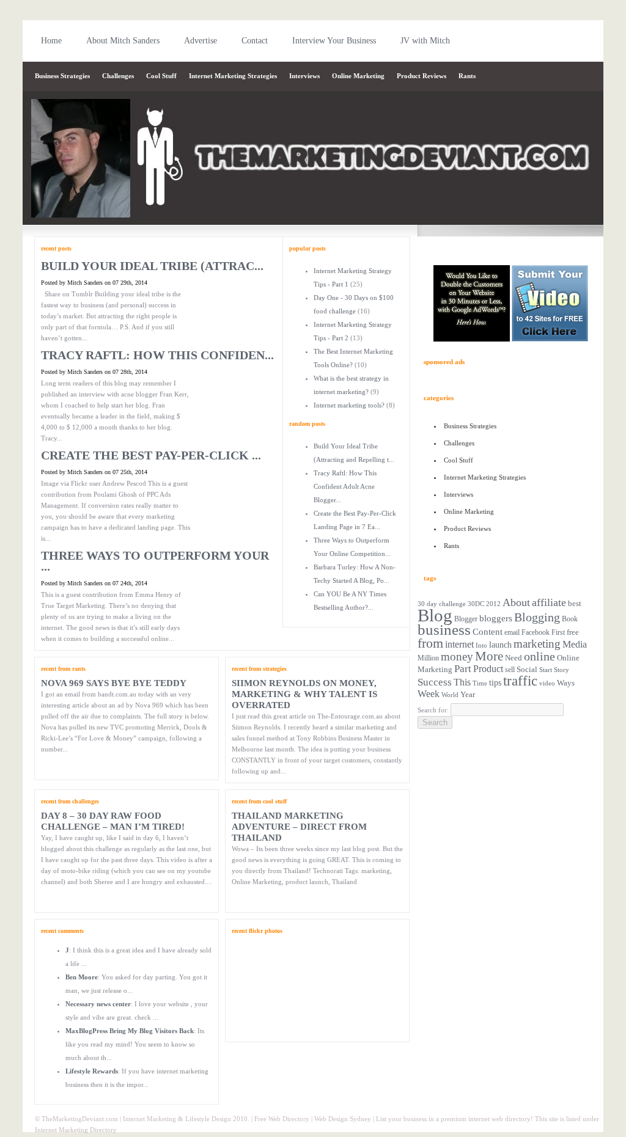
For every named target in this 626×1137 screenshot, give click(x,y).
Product (488, 669)
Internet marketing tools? (349, 405)
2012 (493, 603)
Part (462, 669)
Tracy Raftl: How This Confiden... (157, 354)
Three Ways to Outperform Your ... (155, 561)
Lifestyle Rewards (91, 1071)
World (449, 694)
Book (570, 619)
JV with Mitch (425, 40)
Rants (467, 75)
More (489, 656)
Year (467, 694)
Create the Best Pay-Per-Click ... (151, 455)
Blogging (537, 617)
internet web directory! (500, 1118)
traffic (520, 681)
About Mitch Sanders (123, 40)
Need (513, 658)
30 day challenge (442, 603)
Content (488, 631)
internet (459, 644)
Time (480, 683)
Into (481, 645)
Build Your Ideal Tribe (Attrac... (152, 265)
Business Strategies (62, 75)
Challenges (118, 75)
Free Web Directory (281, 1118)
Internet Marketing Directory (76, 1129)
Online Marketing (358, 75)
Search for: (433, 710)
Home (51, 40)
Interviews (304, 75)
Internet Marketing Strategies (233, 75)
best (574, 603)
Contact (254, 40)
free (573, 632)
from (430, 643)
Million (428, 658)
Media (574, 644)
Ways (566, 683)
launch (500, 644)
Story (561, 669)
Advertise (200, 40)
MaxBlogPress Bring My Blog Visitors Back (129, 1030)
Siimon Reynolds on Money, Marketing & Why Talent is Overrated (304, 694)
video (547, 683)
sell (510, 669)
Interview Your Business (334, 40)
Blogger (465, 619)
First (558, 632)
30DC (476, 604)
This (462, 682)
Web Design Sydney (342, 1118)
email (512, 632)
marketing (537, 643)
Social (527, 669)
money (457, 656)
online (539, 656)
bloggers (495, 618)
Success (435, 682)
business (444, 629)
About (516, 602)
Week (429, 694)
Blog (435, 615)
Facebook (535, 632)
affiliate (549, 602)
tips (495, 682)
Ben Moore (81, 977)
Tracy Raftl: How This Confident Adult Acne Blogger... (345, 486)
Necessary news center (98, 1003)
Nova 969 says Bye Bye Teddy (113, 683)
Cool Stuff (161, 75)
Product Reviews (421, 75)
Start (545, 669)
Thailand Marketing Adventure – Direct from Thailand (299, 827)
